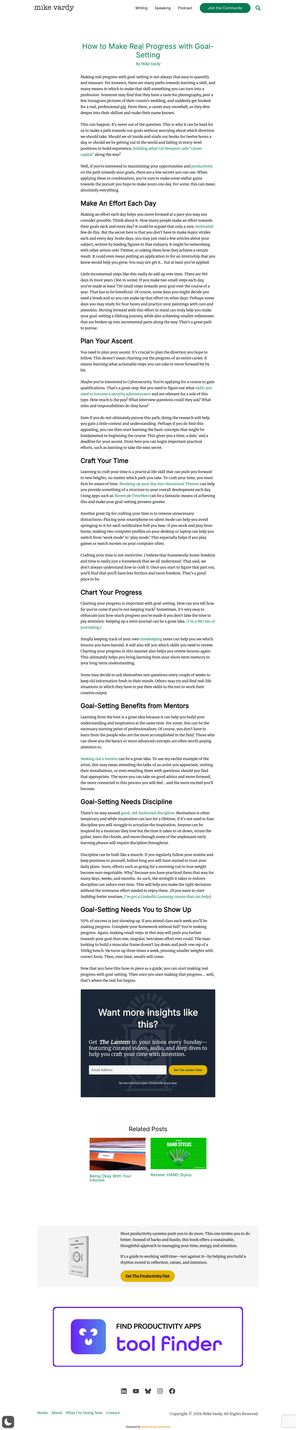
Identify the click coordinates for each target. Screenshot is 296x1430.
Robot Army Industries (155, 1427)
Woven (120, 495)
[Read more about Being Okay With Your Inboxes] (118, 1153)
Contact (113, 1412)
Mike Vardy (54, 7)
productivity (202, 166)
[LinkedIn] (123, 1391)
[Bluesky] (148, 1391)
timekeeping (151, 639)
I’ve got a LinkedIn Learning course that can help (166, 896)
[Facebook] (172, 1391)
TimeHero (140, 495)
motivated (204, 226)
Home (42, 1412)
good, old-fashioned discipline (147, 813)
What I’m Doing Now (84, 1412)
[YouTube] (136, 1391)
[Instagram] (160, 1391)
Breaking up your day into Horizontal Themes (159, 484)
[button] (225, 8)
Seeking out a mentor (99, 758)
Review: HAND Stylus (171, 1174)
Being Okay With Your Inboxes (110, 1178)
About (56, 1412)
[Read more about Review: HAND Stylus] (179, 1153)
